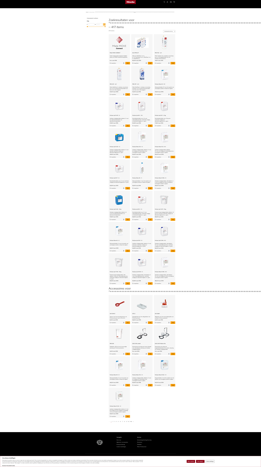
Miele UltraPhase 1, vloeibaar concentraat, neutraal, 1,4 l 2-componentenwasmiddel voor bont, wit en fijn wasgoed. (141, 88)
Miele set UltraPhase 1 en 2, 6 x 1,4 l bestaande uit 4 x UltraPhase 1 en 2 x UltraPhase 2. (141, 57)
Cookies (13, 465)
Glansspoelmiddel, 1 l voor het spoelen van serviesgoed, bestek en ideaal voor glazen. (141, 182)
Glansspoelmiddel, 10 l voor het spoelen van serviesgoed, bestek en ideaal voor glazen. (164, 88)
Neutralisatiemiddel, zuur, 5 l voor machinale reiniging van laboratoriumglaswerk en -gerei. (119, 182)
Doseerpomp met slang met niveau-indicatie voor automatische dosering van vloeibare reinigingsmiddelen (141, 348)
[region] (130, 461)
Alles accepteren (191, 461)
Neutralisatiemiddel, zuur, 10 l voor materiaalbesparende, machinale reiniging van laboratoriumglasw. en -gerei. (141, 120)
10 (128, 421)
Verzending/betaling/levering (144, 440)
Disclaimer (139, 442)
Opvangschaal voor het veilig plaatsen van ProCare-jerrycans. (141, 317)
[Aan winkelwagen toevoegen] (127, 63)
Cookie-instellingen (210, 461)
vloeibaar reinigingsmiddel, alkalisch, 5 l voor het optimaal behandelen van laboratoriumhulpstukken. (119, 120)
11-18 (131, 421)
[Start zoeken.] (164, 2)
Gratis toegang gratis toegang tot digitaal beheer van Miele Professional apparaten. (119, 56)
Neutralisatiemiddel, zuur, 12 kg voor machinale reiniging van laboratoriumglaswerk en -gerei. (162, 120)
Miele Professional (141, 446)
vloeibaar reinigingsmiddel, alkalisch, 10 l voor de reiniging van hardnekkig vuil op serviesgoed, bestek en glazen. (164, 151)
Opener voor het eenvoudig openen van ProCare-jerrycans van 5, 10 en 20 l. (118, 317)
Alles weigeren (200, 461)
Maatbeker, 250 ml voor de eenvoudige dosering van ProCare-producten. (118, 347)
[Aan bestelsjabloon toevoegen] (124, 63)
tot (95, 24)
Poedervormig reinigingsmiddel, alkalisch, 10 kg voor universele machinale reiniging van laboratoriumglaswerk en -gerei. (164, 213)
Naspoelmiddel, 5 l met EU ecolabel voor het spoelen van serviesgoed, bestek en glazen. (164, 378)
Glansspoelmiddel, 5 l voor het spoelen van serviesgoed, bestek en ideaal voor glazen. (119, 244)
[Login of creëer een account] (167, 2)
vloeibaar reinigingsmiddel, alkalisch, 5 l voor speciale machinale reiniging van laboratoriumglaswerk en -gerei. (119, 151)
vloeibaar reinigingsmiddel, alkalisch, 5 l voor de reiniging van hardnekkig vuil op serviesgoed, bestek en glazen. (141, 151)
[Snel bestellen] (171, 2)
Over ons (119, 440)
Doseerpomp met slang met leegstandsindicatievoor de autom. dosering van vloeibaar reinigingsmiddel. (164, 348)
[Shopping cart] (174, 2)
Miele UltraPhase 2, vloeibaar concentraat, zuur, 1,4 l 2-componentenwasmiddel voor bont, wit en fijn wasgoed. (119, 88)
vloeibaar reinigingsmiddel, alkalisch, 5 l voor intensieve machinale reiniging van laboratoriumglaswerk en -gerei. (141, 245)
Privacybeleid (9, 465)
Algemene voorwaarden (122, 442)
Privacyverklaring (121, 444)
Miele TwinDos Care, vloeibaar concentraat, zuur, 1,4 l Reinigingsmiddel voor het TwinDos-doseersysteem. (164, 57)
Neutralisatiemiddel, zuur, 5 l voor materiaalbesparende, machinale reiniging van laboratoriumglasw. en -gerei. (141, 213)
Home (87, 12)
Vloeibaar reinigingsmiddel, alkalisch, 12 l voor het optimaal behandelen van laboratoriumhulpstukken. (118, 213)
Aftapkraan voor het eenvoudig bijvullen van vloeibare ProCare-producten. (164, 317)
